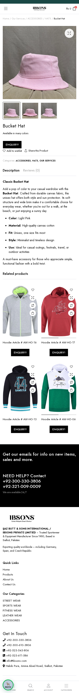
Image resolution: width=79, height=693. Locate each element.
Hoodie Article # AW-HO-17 (58, 342)
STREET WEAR (11, 601)
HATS (48, 18)
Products (8, 575)
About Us (8, 579)
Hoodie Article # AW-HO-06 (58, 419)
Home (6, 18)
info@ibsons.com (17, 661)
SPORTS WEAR (12, 606)
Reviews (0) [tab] (31, 170)
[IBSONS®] (39, 8)
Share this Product (38, 150)
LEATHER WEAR (12, 615)
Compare (33, 305)
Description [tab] (11, 170)
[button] (69, 33)
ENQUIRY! (12, 145)
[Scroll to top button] (73, 676)
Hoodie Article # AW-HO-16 (20, 342)
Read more (33, 313)
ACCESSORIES (35, 18)
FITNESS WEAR (12, 611)
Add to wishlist (14, 151)
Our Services (18, 18)
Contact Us (9, 584)
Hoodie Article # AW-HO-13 (20, 419)
